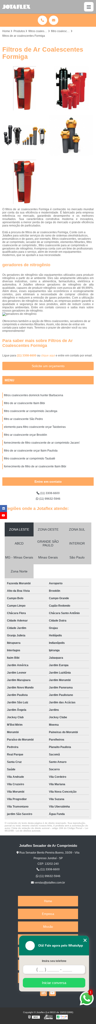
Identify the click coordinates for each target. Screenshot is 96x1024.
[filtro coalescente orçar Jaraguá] (24, 88)
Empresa (48, 914)
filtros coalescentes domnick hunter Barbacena (33, 395)
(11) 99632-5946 (49, 498)
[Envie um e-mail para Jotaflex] (53, 20)
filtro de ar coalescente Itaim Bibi (24, 403)
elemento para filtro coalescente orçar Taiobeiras (35, 427)
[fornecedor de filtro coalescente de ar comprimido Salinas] (71, 88)
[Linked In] (43, 992)
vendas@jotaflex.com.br (49, 882)
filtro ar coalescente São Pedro (23, 419)
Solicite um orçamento (48, 366)
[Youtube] (52, 992)
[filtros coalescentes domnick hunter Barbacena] (24, 135)
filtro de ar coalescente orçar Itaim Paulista (31, 450)
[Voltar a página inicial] (16, 7)
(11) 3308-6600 (27, 355)
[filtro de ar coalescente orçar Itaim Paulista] (24, 182)
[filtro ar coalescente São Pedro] (71, 135)
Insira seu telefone (54, 961)
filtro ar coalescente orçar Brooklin (25, 434)
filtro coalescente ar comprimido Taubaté (29, 458)
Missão (48, 926)
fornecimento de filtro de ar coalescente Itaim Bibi (35, 466)
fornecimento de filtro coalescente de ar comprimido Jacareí (41, 442)
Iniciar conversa (54, 983)
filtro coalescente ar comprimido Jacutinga (30, 411)
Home (48, 901)
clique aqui (48, 355)
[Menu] (89, 6)
